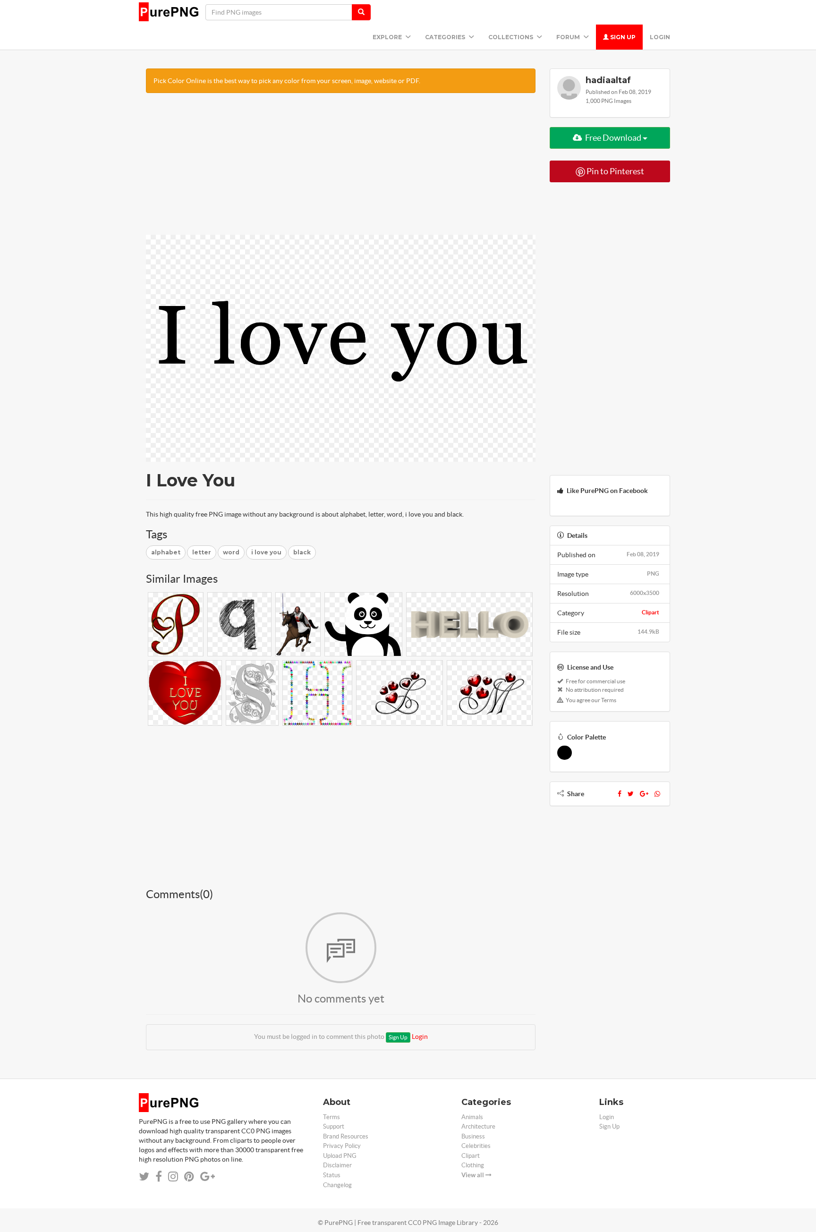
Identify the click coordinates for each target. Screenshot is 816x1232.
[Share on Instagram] (173, 1176)
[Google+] (644, 794)
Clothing (472, 1165)
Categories (446, 37)
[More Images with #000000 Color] (564, 753)
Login (660, 37)
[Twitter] (631, 794)
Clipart (650, 612)
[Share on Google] (207, 1176)
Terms (331, 1117)
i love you (266, 552)
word (231, 552)
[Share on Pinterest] (189, 1176)
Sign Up (622, 37)
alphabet (165, 552)
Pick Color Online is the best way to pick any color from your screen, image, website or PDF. (286, 81)
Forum (568, 37)
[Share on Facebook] (158, 1176)
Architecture (478, 1126)
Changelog (337, 1185)
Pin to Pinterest (614, 171)
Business (473, 1136)
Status (331, 1175)
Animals (472, 1117)
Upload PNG (340, 1155)
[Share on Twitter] (144, 1176)
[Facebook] (619, 794)
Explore (388, 37)
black (302, 552)
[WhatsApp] (657, 794)
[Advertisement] (341, 168)
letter (201, 552)
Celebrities (476, 1145)
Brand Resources (345, 1136)
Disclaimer (337, 1165)
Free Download (613, 138)
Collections (511, 37)
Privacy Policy (342, 1145)
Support (333, 1126)
